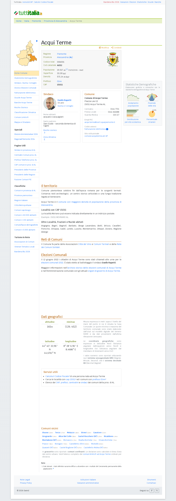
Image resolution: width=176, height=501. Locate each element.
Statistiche (142, 2)
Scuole (151, 2)
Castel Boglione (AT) (71, 447)
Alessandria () (65, 57)
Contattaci (151, 483)
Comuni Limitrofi (21, 117)
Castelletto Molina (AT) (96, 447)
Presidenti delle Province (25, 170)
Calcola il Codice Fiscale (57, 376)
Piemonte (36, 21)
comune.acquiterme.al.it (95, 136)
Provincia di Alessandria (55, 21)
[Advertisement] (81, 406)
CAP (58, 382)
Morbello (97, 444)
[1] (67, 69)
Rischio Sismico (21, 107)
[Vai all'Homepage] (29, 12)
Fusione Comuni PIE (22, 179)
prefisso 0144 (98, 379)
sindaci (84, 382)
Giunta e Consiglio (65, 106)
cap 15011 (70, 379)
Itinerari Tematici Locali (24, 247)
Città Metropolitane (22, 205)
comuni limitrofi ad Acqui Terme (97, 454)
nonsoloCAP (27, 2)
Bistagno (61, 444)
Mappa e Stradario (22, 122)
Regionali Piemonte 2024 (24, 139)
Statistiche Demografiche (25, 78)
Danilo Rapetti (64, 100)
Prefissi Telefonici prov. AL (25, 160)
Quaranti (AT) (50, 447)
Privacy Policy (26, 483)
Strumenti (151, 480)
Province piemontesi (23, 195)
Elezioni (132, 2)
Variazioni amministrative (88, 483)
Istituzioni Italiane (88, 480)
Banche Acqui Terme (23, 102)
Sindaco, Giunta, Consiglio (25, 83)
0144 (59, 81)
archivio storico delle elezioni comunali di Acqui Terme (94, 267)
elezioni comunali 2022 (52, 262)
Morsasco (70, 440)
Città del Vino (84, 244)
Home (19, 21)
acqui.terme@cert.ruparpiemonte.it (100, 122)
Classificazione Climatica (25, 112)
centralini (73, 382)
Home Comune (20, 73)
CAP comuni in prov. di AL (25, 165)
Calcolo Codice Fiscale (43, 2)
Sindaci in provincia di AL (24, 150)
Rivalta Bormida (88, 440)
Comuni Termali (101, 244)
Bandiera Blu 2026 (111, 2)
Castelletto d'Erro (79, 444)
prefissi (64, 382)
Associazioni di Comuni (24, 242)
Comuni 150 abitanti (23, 220)
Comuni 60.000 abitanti (25, 215)
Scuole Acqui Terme (23, 97)
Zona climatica (49, 137)
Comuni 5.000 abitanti (24, 230)
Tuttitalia (17, 2)
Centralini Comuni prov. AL (25, 155)
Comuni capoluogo (22, 210)
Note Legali (25, 480)
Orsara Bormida (108, 440)
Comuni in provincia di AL (25, 190)
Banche (158, 2)
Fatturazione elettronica (24, 93)
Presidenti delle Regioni (24, 174)
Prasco (47, 444)
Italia (26, 21)
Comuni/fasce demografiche (26, 225)
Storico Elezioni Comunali (25, 88)
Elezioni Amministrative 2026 (26, 134)
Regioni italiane (21, 200)
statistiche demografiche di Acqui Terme (140, 90)
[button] (152, 491)
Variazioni (124, 2)
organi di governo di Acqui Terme (104, 271)
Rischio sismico (50, 130)
